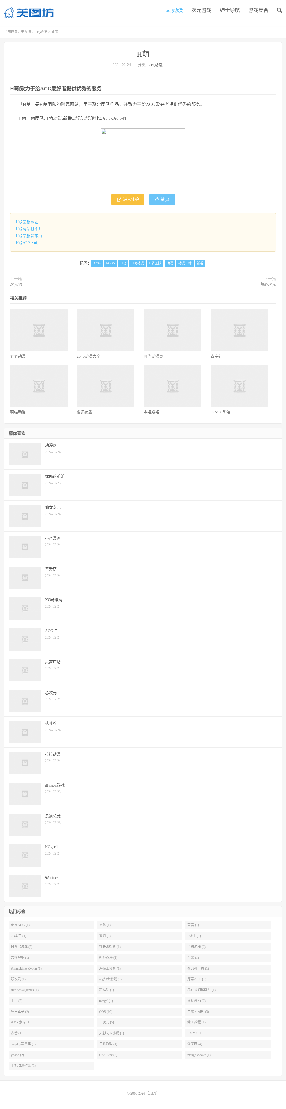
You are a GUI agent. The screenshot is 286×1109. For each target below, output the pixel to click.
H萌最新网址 (27, 222)
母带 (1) (193, 958)
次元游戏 (201, 10)
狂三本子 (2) (20, 1012)
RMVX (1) (194, 1033)
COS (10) (105, 1012)
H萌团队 (155, 263)
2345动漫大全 (88, 356)
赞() (165, 199)
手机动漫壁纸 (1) (23, 1065)
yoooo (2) (17, 1055)
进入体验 (130, 199)
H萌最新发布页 (29, 236)
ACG (97, 263)
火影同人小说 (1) (111, 1033)
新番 (200, 263)
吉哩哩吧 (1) (20, 958)
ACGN (110, 263)
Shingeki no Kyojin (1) (26, 968)
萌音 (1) (193, 925)
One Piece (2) (108, 1055)
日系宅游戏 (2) (21, 947)
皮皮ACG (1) (20, 925)
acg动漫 (174, 10)
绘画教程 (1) (196, 1022)
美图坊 (29, 13)
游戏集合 (258, 10)
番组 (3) (105, 936)
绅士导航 (230, 10)
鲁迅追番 (84, 412)
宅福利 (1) (106, 990)
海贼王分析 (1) (110, 968)
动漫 (169, 263)
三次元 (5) (106, 1022)
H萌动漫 (137, 263)
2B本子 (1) (18, 936)
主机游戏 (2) (196, 947)
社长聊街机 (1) (110, 947)
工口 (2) (16, 1001)
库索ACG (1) (196, 979)
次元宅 (16, 284)
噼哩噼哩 (151, 412)
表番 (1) (16, 1033)
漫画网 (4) (194, 1044)
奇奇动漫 (18, 356)
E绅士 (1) (194, 936)
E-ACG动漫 (220, 412)
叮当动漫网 (153, 356)
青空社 (216, 356)
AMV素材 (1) (20, 1022)
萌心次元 (268, 284)
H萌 (143, 54)
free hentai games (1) (25, 990)
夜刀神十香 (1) (198, 968)
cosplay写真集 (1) (23, 1044)
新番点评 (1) (108, 958)
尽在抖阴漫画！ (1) (201, 990)
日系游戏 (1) (108, 1044)
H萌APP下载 (27, 243)
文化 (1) (105, 925)
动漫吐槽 (185, 263)
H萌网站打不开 (29, 229)
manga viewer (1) (199, 1055)
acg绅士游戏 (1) (110, 979)
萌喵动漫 (18, 412)
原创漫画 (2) (196, 1001)
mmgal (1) (106, 1001)
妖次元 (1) (18, 979)
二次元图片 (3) (198, 1012)
